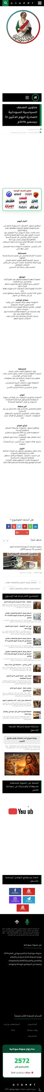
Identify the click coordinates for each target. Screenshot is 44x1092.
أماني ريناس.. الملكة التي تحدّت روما (18, 665)
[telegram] (30, 1084)
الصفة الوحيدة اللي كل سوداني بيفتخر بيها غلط (17, 713)
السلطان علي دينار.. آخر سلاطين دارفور (17, 700)
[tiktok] (9, 1084)
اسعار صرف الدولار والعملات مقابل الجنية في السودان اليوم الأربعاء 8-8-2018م (17, 654)
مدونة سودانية (15, 1089)
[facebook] (34, 1084)
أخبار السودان (32, 1024)
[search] (5, 3)
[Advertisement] (22, 69)
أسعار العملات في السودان (12, 1024)
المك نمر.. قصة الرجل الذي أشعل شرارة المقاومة (18, 677)
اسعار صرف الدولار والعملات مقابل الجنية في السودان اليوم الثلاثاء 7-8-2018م (17, 616)
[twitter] (26, 1084)
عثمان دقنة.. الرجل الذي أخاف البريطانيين (20, 690)
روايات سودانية (32, 1030)
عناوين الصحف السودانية (18, 132)
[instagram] (18, 1084)
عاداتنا (13, 1030)
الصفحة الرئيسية (33, 132)
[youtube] (22, 1084)
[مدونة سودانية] (23, 27)
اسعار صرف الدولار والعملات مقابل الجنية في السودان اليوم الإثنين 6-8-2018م (18, 641)
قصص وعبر (32, 1036)
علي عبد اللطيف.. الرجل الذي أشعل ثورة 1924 (18, 628)
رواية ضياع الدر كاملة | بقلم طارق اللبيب (22, 740)
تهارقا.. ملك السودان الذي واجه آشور (17, 602)
